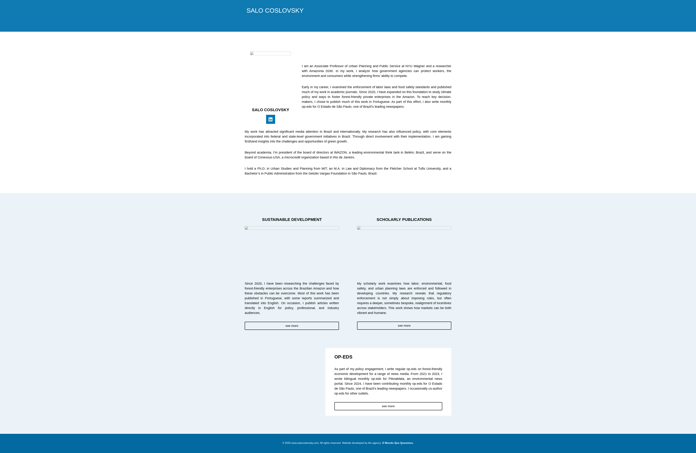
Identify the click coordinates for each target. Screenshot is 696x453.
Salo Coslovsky (275, 10)
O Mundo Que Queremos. (398, 442)
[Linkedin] (270, 119)
